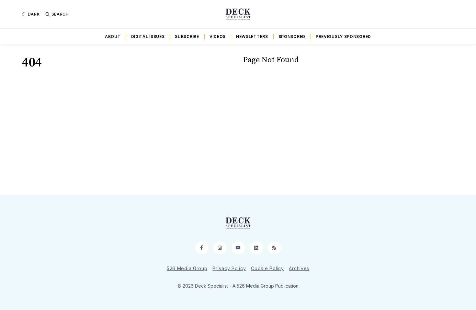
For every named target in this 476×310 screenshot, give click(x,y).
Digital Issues (148, 36)
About (113, 36)
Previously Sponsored (343, 36)
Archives (299, 268)
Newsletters (252, 36)
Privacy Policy (229, 268)
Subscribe (187, 36)
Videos (218, 36)
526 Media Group (187, 268)
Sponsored (291, 36)
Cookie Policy (267, 268)
